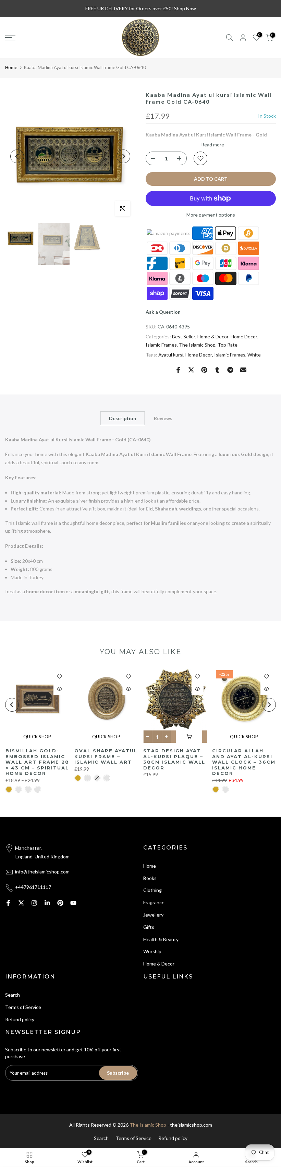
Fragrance (153, 902)
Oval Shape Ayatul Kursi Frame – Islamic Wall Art (105, 756)
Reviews (163, 418)
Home (11, 67)
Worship (152, 951)
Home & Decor (213, 336)
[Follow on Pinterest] (60, 903)
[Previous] (17, 156)
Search (12, 995)
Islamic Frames (161, 345)
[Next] (123, 156)
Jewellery (153, 915)
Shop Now (185, 8)
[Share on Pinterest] (204, 370)
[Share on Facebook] (178, 370)
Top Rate (227, 345)
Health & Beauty (161, 939)
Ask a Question (163, 312)
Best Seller (183, 336)
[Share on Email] (243, 370)
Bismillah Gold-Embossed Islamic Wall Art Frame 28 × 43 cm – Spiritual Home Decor (37, 762)
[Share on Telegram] (230, 370)
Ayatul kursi (170, 355)
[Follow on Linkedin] (47, 903)
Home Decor (244, 336)
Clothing (152, 890)
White (254, 355)
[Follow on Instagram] (34, 903)
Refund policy (19, 1019)
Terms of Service (23, 1007)
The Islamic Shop (197, 345)
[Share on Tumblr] (217, 370)
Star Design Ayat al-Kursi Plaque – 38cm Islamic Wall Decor (174, 759)
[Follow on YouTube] (73, 903)
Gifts (148, 927)
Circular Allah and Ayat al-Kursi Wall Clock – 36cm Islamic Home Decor (244, 762)
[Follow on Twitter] (21, 903)
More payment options (210, 215)
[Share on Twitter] (191, 370)
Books (150, 878)
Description (122, 418)
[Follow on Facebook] (8, 903)
